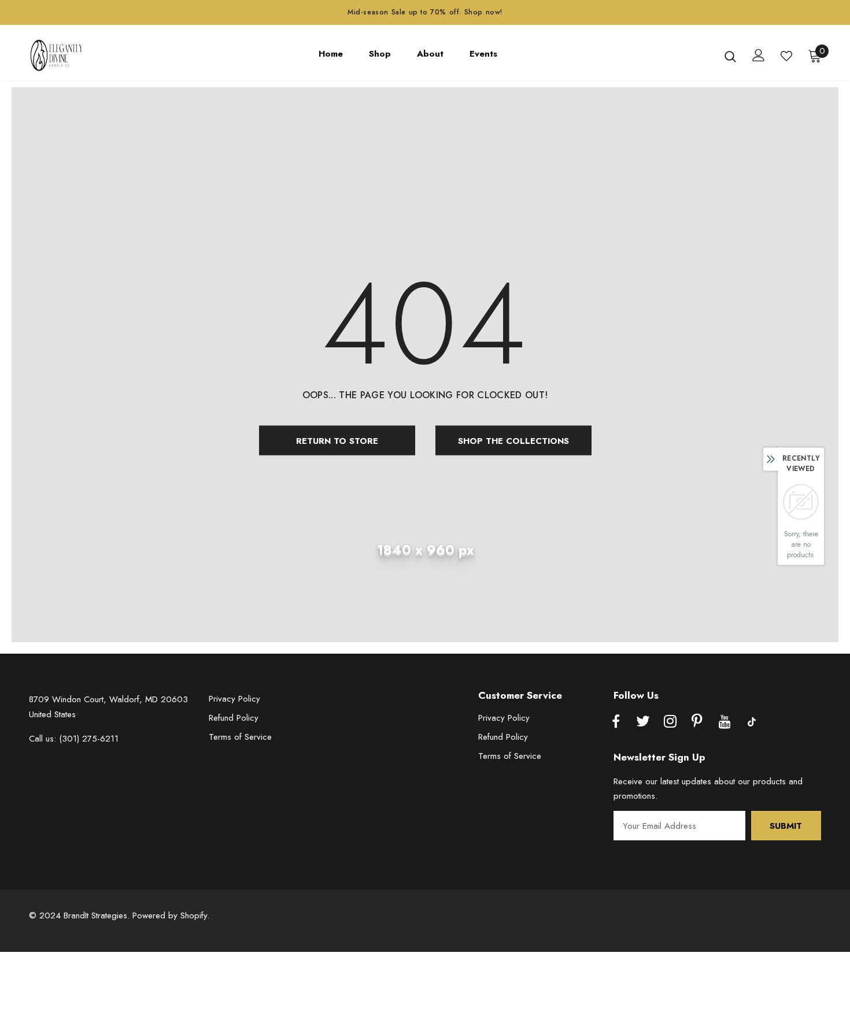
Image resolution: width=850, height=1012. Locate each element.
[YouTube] (724, 721)
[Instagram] (670, 721)
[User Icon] (758, 55)
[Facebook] (615, 721)
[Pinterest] (697, 721)
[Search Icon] (730, 56)
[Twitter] (643, 721)
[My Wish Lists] (786, 56)
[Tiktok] (751, 721)
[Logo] (63, 55)
